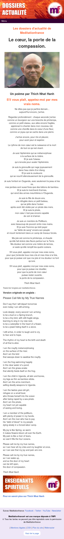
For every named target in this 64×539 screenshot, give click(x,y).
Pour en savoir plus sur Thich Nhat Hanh (23, 496)
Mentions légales (18, 527)
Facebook (29, 510)
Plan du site (38, 527)
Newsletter (56, 510)
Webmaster (49, 527)
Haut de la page (32, 533)
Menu (4, 20)
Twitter (38, 510)
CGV (29, 527)
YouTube (46, 510)
